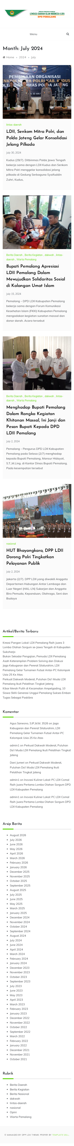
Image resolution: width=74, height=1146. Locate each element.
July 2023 (16, 986)
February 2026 (19, 862)
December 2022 (19, 1018)
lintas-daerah (14, 124)
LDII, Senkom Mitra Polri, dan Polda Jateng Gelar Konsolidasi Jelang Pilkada (36, 138)
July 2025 (16, 894)
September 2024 (20, 931)
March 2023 (17, 1004)
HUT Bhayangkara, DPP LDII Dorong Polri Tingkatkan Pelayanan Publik (34, 557)
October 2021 (18, 1059)
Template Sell (60, 1135)
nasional (11, 543)
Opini (13, 1112)
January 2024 (18, 963)
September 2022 (20, 1031)
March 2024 (17, 954)
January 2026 (18, 867)
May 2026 (16, 849)
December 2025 (19, 871)
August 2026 (18, 835)
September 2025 (20, 885)
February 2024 (19, 958)
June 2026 (16, 844)
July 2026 (16, 840)
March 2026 (17, 858)
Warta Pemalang (26, 259)
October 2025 (18, 881)
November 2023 (20, 972)
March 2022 (17, 1036)
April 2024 (16, 949)
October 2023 (18, 977)
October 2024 (18, 926)
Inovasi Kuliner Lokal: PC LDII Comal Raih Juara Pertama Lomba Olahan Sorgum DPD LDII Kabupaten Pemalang (40, 784)
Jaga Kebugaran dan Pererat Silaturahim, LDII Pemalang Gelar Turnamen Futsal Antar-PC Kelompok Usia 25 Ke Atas (36, 670)
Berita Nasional (19, 1094)
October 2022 (18, 1027)
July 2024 (16, 940)
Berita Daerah (14, 255)
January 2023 (18, 1013)
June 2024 (16, 945)
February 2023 (19, 1009)
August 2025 (18, 890)
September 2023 (20, 981)
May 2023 (16, 995)
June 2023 (16, 990)
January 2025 (18, 913)
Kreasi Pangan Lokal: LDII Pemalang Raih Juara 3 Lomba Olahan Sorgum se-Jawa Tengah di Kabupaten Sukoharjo (36, 647)
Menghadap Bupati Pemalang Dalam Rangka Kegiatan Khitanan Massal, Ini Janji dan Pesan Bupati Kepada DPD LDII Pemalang (35, 420)
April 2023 (16, 999)
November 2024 (20, 922)
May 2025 (16, 904)
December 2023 (19, 967)
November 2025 (20, 876)
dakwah (49, 255)
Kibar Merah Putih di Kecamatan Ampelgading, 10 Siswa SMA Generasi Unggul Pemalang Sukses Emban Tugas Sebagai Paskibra (37, 693)
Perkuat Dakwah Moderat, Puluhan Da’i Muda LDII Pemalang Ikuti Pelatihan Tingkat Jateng (40, 750)
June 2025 (16, 899)
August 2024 (18, 935)
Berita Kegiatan (34, 255)
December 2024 (19, 917)
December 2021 (19, 1050)
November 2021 (20, 1054)
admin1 (14, 745)
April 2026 (16, 853)
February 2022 (19, 1041)
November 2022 (20, 1022)
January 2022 (18, 1045)
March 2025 (17, 908)
